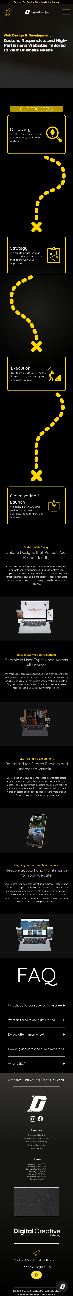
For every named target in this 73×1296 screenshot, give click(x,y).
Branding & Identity (36, 1135)
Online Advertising (36, 1145)
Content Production (36, 1148)
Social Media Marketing (36, 1141)
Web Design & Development (36, 1138)
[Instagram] (32, 1118)
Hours (37, 1159)
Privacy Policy (46, 1294)
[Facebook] (40, 1118)
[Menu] (66, 12)
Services (36, 1130)
